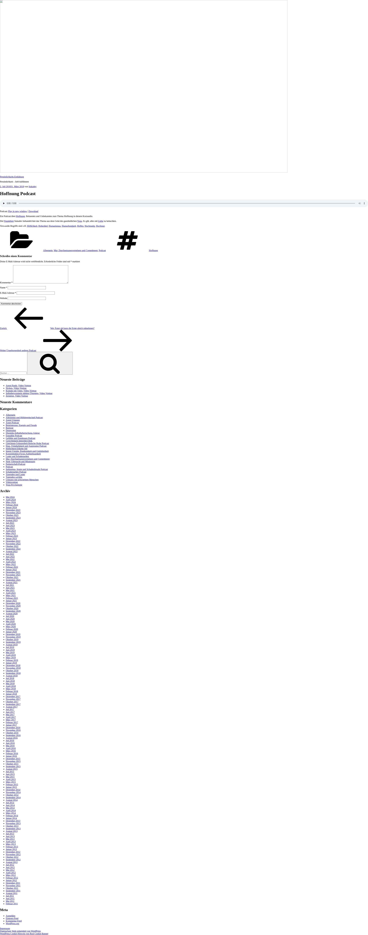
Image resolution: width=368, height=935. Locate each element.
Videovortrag (12, 482)
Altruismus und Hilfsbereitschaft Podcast (24, 417)
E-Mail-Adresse (8, 293)
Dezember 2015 (13, 758)
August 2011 (11, 893)
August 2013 (12, 831)
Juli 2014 (10, 802)
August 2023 (12, 520)
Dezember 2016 (13, 727)
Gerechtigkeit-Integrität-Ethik (19, 441)
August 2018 (12, 676)
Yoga (79, 221)
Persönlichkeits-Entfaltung (12, 177)
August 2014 (12, 800)
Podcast (102, 250)
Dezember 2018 (13, 665)
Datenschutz (5, 931)
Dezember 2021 (13, 572)
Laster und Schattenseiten (17, 456)
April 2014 (11, 810)
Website (3, 298)
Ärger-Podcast (12, 422)
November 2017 (13, 699)
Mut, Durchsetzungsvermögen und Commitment (76, 250)
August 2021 (12, 582)
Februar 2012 (12, 878)
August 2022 (12, 551)
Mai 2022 (10, 559)
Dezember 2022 (13, 541)
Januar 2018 (11, 694)
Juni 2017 (10, 712)
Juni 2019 (10, 650)
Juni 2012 (10, 867)
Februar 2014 (12, 815)
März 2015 (11, 782)
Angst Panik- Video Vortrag (18, 385)
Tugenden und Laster (15, 474)
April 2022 (11, 562)
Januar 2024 (11, 507)
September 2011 (13, 891)
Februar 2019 (12, 660)
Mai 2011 (10, 901)
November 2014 (13, 792)
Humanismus (55, 226)
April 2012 (11, 872)
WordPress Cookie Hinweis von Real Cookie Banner (24, 933)
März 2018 (11, 689)
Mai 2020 (10, 621)
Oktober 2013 (12, 826)
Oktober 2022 (12, 546)
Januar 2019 (11, 663)
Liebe (100, 221)
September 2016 (13, 735)
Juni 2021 (10, 587)
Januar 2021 (11, 600)
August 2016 (12, 738)
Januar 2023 (11, 538)
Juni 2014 (10, 805)
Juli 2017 (10, 709)
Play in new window (17, 211)
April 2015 (11, 779)
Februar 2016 (12, 753)
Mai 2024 (10, 497)
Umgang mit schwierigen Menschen (22, 479)
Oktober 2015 (12, 764)
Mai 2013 (10, 839)
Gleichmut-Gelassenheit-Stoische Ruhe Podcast (27, 443)
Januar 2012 (11, 880)
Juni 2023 (10, 525)
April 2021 (11, 593)
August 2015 (12, 769)
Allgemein (48, 250)
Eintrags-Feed (12, 918)
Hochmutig (90, 226)
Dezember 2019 (13, 634)
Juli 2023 (10, 523)
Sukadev (33, 186)
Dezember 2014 (13, 790)
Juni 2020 (10, 619)
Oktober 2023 (12, 515)
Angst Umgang (13, 420)
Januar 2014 (11, 818)
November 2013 (13, 823)
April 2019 (11, 655)
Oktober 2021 (12, 577)
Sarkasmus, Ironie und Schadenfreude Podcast (27, 469)
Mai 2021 (10, 590)
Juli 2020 (10, 616)
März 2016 (11, 751)
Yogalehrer (9, 221)
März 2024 (11, 502)
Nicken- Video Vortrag (16, 388)
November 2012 (13, 854)
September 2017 (13, 704)
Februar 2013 (12, 847)
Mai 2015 (10, 777)
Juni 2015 (10, 774)
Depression (11, 430)
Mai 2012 (10, 870)
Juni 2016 (10, 743)
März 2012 (11, 875)
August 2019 (12, 644)
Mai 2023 (10, 528)
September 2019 (13, 642)
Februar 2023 (12, 536)
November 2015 (13, 761)
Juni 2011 (10, 898)
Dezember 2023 (13, 510)
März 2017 (11, 720)
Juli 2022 (10, 554)
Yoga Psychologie (14, 485)
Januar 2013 (11, 849)
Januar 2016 (11, 756)
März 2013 (11, 844)
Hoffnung (20, 216)
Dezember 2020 (13, 603)
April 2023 (11, 531)
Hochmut (100, 226)
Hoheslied (43, 226)
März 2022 (11, 564)
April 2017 (11, 717)
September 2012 (13, 859)
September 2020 (13, 611)
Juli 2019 (10, 647)
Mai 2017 (10, 714)
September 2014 (13, 797)
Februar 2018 (12, 691)
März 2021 (11, 595)
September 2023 (13, 518)
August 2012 (12, 862)
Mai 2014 (10, 808)
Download (33, 211)
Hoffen (80, 226)
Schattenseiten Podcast (16, 472)
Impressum (5, 928)
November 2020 (13, 606)
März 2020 (11, 626)
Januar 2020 (11, 632)
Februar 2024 (12, 505)
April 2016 (11, 748)
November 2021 (13, 575)
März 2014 (11, 813)
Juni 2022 (10, 556)
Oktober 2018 (12, 670)
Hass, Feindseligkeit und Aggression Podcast (26, 446)
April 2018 (11, 686)
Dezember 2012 (13, 852)
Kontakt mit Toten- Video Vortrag (21, 391)
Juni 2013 (10, 836)
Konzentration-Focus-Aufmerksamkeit (23, 454)
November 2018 (13, 668)
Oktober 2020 (12, 608)
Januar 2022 (11, 569)
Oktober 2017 (12, 701)
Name (3, 287)
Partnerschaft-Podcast (15, 464)
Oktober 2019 (12, 639)
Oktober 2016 (12, 733)
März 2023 (11, 533)
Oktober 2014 (12, 795)
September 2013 (13, 828)
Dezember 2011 (13, 883)
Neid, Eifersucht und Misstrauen (20, 461)
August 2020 (12, 613)
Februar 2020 (12, 629)
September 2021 (13, 580)
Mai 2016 (10, 745)
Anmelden (10, 916)
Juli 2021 (10, 585)
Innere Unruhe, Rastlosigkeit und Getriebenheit (27, 451)
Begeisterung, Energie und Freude (21, 425)
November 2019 (13, 637)
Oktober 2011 (12, 888)
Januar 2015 (11, 787)
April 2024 (11, 499)
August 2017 (12, 707)
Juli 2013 (10, 834)
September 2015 (13, 766)
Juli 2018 (10, 678)
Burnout (9, 428)
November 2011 (13, 885)
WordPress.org (12, 923)
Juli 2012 (10, 865)
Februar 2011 (12, 903)
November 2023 (13, 512)
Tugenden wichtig (14, 477)
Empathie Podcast (14, 435)
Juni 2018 (10, 681)
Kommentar (6, 282)
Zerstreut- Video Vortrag (17, 396)
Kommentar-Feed (14, 921)
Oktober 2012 (12, 857)
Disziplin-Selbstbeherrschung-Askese (23, 433)
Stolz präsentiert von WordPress (26, 931)
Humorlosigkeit (69, 226)
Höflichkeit (32, 226)
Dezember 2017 (13, 696)
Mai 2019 (10, 652)
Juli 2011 (10, 896)
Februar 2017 (12, 722)
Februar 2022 (12, 567)
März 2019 (11, 657)
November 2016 (13, 730)
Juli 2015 (10, 771)
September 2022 (13, 549)
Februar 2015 (12, 784)
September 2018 (13, 673)
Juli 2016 (10, 740)
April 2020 (11, 624)
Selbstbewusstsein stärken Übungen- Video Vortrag (29, 393)
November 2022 (13, 543)
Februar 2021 (12, 598)
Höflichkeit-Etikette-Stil (16, 448)
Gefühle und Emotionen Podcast (20, 438)
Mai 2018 (10, 683)
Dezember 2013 (13, 821)
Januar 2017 (11, 725)
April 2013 (11, 841)
